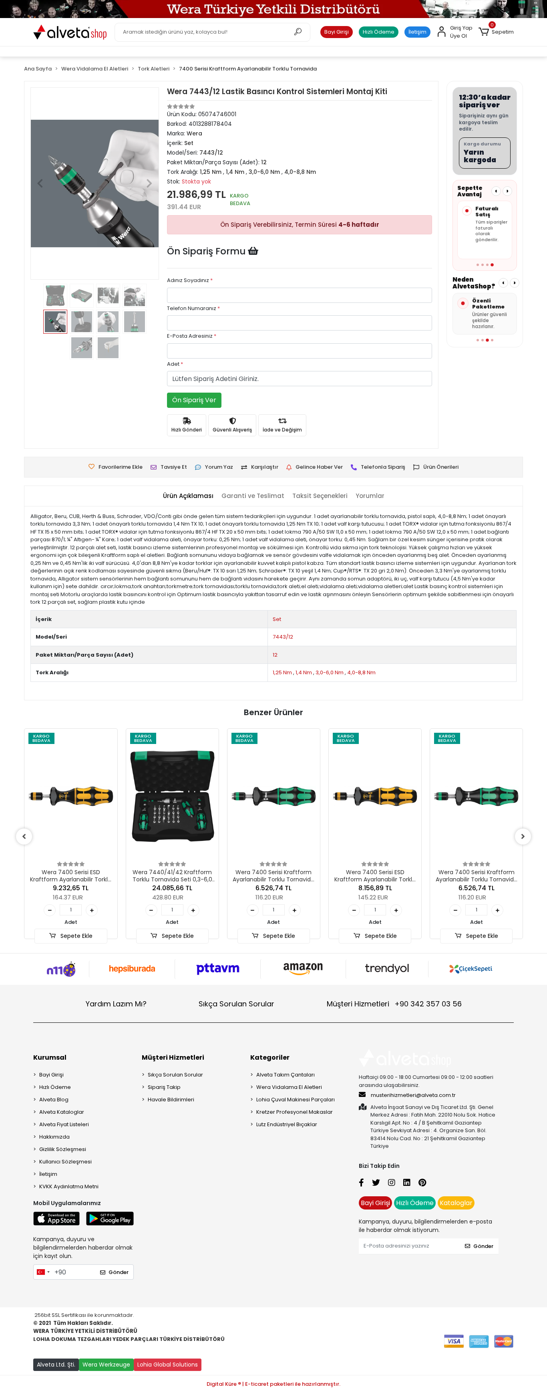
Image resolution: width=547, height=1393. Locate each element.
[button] (496, 32)
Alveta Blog (53, 1099)
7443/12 (283, 637)
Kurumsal (49, 1057)
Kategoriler (270, 1057)
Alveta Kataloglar (61, 1112)
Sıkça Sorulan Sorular (236, 1004)
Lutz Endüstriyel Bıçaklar (286, 1124)
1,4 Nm (304, 672)
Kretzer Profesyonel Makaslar (294, 1112)
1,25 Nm (282, 672)
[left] (24, 836)
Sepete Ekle (76, 936)
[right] (523, 836)
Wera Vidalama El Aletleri (289, 1087)
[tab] (188, 496)
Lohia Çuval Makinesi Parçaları (295, 1099)
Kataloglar (456, 1203)
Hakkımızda (54, 1137)
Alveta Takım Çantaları (285, 1075)
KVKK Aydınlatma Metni (69, 1186)
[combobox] (43, 1272)
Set (277, 619)
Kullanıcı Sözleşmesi (65, 1161)
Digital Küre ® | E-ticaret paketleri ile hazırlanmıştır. (273, 1384)
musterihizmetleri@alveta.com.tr (413, 1095)
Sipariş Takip (164, 1087)
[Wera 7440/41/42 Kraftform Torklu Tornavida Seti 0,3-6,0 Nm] (172, 796)
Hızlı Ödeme (378, 32)
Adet (175, 364)
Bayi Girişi (336, 32)
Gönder (119, 1272)
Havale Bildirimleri (171, 1099)
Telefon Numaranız (193, 308)
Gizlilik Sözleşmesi (62, 1149)
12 (275, 655)
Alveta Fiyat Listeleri (64, 1124)
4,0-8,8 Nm (361, 672)
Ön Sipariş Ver (194, 400)
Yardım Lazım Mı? (116, 1004)
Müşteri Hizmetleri (394, 1004)
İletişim (417, 32)
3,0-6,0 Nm (330, 672)
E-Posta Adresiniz (191, 336)
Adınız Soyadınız (190, 280)
